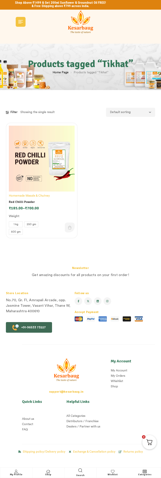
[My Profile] (16, 471)
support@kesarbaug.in (66, 392)
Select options (70, 227)
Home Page (61, 72)
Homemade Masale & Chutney (29, 195)
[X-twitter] (88, 301)
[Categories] (145, 471)
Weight (14, 216)
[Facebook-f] (78, 301)
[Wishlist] (113, 471)
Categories (144, 474)
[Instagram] (107, 301)
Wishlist (113, 474)
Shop (48, 474)
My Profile (16, 474)
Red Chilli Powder (22, 202)
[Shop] (48, 471)
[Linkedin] (98, 301)
